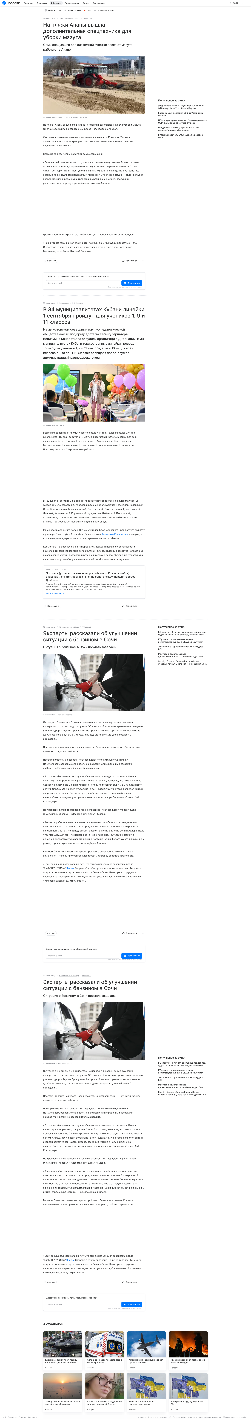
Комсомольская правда (69, 18)
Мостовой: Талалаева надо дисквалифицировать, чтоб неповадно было (181, 655)
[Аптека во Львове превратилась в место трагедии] (104, 1350)
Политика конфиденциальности (185, 1417)
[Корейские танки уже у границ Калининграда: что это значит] (62, 1350)
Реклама (22, 1417)
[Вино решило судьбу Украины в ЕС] (188, 1392)
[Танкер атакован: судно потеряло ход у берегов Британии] (62, 1392)
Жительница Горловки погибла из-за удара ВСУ (180, 647)
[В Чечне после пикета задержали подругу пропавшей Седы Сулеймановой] (104, 1392)
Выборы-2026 (54, 10)
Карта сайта (241, 1417)
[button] (94, 85)
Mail (4, 1417)
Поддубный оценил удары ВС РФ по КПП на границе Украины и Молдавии (180, 128)
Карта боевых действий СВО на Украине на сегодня (180, 114)
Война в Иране (74, 10)
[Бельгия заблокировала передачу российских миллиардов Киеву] (146, 1392)
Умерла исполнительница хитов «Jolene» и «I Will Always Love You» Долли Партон (181, 107)
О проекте (142, 1417)
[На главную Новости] (13, 3)
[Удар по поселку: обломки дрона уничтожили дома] (188, 1350)
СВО (89, 10)
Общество (87, 18)
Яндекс (70, 868)
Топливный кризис (105, 10)
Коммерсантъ (65, 303)
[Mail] (4, 3)
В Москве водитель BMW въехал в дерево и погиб (180, 136)
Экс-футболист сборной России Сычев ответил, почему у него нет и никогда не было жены (182, 662)
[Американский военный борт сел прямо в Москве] (146, 1350)
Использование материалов (210, 1417)
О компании (12, 1417)
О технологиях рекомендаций (159, 1417)
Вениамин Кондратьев (115, 534)
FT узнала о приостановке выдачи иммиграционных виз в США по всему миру (180, 640)
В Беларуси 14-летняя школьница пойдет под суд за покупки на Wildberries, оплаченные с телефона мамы (182, 633)
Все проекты (32, 1417)
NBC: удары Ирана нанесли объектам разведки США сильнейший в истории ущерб (182, 121)
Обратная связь (229, 1417)
